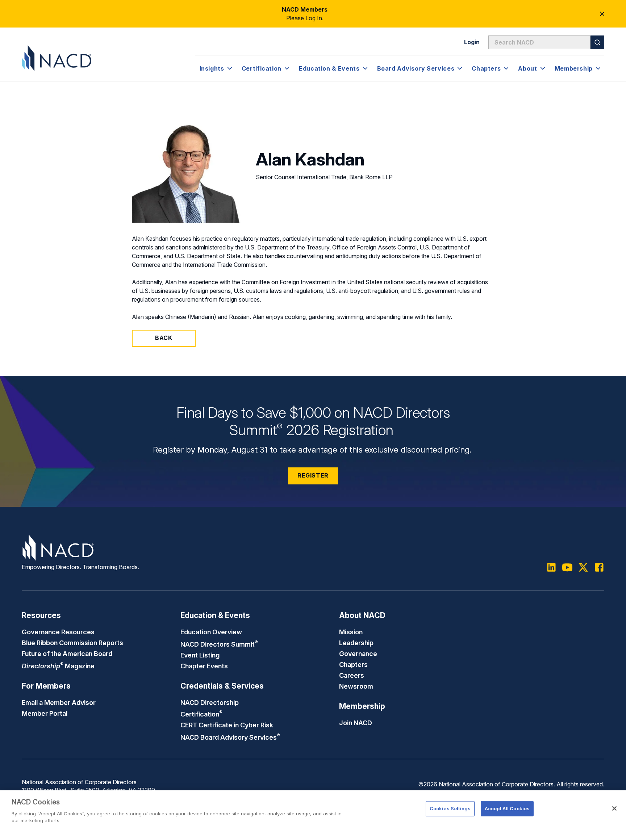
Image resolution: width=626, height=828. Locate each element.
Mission (351, 632)
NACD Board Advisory (230, 737)
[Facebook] (599, 567)
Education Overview (211, 632)
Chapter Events (204, 666)
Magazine (58, 666)
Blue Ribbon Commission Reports (72, 643)
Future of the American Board (67, 653)
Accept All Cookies (507, 808)
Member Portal (44, 713)
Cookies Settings (450, 808)
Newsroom (356, 686)
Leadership (356, 643)
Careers (351, 675)
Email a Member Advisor (59, 702)
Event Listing (200, 655)
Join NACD (355, 723)
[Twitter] (583, 567)
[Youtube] (567, 567)
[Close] (614, 808)
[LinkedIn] (551, 567)
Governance (358, 653)
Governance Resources (58, 632)
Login (472, 42)
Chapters (353, 664)
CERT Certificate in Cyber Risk (226, 725)
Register (313, 475)
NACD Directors (219, 644)
